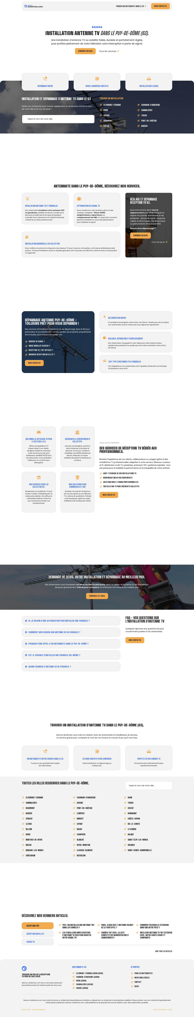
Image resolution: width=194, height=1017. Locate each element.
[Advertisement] (97, 158)
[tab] (37, 925)
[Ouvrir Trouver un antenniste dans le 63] (145, 6)
